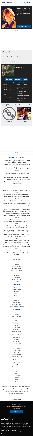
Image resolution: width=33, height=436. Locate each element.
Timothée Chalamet (16, 356)
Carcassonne (16, 362)
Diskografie (6, 105)
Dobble (16, 371)
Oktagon (16, 314)
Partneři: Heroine (16, 399)
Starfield (16, 291)
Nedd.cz (21, 390)
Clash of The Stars (16, 316)
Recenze (16, 287)
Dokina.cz (12, 391)
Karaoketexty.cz (7, 390)
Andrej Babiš (16, 337)
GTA (16, 293)
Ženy (17, 386)
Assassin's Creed (16, 289)
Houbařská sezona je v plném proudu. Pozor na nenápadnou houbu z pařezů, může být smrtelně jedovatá (16, 168)
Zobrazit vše (27, 105)
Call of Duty (16, 302)
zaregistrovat (17, 406)
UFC (16, 312)
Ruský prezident (17, 273)
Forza (16, 298)
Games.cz (16, 285)
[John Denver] (9, 17)
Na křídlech (16, 377)
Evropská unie (16, 277)
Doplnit (16, 411)
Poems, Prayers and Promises (14, 57)
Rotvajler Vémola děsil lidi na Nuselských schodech (16, 164)
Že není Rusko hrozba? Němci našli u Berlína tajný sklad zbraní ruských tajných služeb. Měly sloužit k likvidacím (16, 252)
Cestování (21, 386)
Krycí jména (17, 375)
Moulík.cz (26, 390)
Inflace (16, 262)
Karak (16, 379)
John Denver (21, 8)
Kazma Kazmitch (16, 344)
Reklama (3, 430)
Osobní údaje (13, 430)
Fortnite (16, 300)
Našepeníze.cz (24, 391)
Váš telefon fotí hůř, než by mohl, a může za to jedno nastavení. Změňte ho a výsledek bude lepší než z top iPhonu (16, 221)
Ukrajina (17, 264)
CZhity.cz (17, 391)
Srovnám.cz (12, 393)
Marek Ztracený (17, 350)
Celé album (18, 79)
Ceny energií (17, 275)
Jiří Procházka (16, 329)
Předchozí (9, 79)
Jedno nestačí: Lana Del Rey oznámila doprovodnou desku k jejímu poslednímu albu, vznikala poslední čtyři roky (16, 196)
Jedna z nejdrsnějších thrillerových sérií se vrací (16, 200)
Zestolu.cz (16, 360)
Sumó (16, 325)
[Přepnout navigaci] (24, 2)
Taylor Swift (16, 352)
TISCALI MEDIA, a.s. (15, 432)
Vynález (17, 281)
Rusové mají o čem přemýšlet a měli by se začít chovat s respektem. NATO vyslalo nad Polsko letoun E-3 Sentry (16, 215)
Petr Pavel (16, 339)
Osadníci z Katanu (16, 367)
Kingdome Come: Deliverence (16, 306)
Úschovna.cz (15, 390)
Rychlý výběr (23, 26)
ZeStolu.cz (16, 388)
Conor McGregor (16, 331)
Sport (13, 386)
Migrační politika (16, 268)
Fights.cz (16, 310)
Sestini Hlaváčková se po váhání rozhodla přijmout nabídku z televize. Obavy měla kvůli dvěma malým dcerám (16, 205)
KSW (16, 321)
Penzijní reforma (16, 279)
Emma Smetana (16, 354)
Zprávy (9, 386)
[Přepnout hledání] (22, 2)
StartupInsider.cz (20, 393)
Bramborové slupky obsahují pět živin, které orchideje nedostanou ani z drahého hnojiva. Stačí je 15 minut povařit (16, 246)
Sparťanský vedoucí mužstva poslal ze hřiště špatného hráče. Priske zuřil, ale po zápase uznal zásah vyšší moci (16, 236)
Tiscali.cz (16, 260)
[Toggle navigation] (29, 2)
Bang (16, 364)
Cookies (7, 430)
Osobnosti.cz (16, 335)
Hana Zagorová (16, 341)
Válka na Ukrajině (16, 266)
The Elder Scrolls (16, 304)
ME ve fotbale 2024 (16, 271)
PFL (16, 318)
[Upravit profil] (29, 8)
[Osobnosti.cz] (9, 2)
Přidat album (18, 105)
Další (25, 79)
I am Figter (16, 323)
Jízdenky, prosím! (16, 382)
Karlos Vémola (16, 327)
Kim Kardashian (16, 346)
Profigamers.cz (9, 388)
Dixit (16, 373)
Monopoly (16, 369)
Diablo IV (16, 296)
